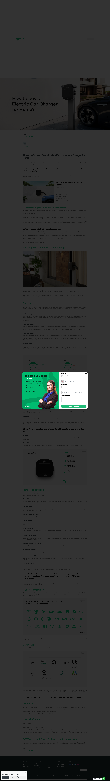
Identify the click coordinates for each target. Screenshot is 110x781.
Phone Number (64, 379)
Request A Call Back (74, 406)
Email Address (64, 384)
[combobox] (62, 381)
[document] (55, 390)
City (62, 390)
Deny (13, 777)
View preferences (21, 777)
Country (76, 390)
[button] (25, 772)
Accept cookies (5, 777)
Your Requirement (65, 395)
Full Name (63, 373)
